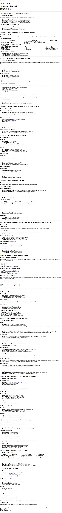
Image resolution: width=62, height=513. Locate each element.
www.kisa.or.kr (17, 389)
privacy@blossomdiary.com (17, 273)
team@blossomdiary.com (12, 120)
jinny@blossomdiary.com (14, 266)
